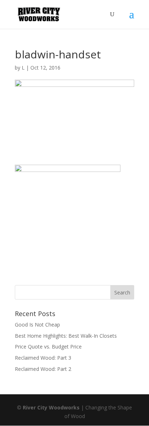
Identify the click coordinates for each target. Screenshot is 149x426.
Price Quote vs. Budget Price (48, 346)
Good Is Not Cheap (37, 324)
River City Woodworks (51, 407)
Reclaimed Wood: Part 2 (43, 368)
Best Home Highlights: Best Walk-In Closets (66, 335)
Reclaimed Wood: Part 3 (43, 357)
